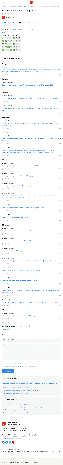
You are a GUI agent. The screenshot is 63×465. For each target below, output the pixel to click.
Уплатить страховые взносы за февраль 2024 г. (19, 281)
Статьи (4, 431)
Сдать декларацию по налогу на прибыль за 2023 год (21, 166)
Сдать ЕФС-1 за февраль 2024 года (15, 218)
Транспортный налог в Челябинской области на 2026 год (21, 391)
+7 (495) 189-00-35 (14, 438)
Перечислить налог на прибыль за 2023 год (18, 231)
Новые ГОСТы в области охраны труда (15, 404)
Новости (4, 428)
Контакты (23, 431)
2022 (4, 22)
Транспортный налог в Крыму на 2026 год (16, 393)
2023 (11, 22)
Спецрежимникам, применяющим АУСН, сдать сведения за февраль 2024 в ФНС (30, 109)
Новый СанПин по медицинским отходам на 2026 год (19, 388)
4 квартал (30, 29)
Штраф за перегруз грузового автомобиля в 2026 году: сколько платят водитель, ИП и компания (30, 384)
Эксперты (23, 428)
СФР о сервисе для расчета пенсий (14, 410)
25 (3, 50)
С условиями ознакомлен (20, 366)
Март (3, 32)
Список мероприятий (11, 26)
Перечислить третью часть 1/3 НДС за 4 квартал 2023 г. (22, 271)
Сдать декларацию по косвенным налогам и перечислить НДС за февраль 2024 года (31, 140)
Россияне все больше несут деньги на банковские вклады (21, 413)
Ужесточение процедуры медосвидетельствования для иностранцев (24, 407)
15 (14, 44)
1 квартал (5, 29)
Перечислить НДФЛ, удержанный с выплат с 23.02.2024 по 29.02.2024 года (30, 98)
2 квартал (13, 29)
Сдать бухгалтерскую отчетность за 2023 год (18, 316)
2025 (26, 22)
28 (11, 50)
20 (8, 47)
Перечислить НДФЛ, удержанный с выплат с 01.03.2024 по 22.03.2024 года (30, 303)
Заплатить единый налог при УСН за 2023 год (19, 241)
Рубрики (13, 428)
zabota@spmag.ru (20, 437)
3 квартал (22, 29)
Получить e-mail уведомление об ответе (15, 363)
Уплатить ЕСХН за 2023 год (12, 251)
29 (14, 50)
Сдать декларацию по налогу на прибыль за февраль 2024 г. (24, 208)
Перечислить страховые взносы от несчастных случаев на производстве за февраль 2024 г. (30, 124)
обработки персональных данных (21, 366)
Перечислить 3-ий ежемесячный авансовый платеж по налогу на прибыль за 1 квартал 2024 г (31, 292)
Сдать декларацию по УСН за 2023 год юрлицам (20, 176)
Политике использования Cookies (50, 461)
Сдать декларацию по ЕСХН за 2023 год (17, 186)
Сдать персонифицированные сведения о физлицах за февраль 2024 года (29, 261)
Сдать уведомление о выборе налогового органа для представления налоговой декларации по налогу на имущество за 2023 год (31, 71)
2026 (34, 22)
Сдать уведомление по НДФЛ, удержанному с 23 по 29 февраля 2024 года (29, 85)
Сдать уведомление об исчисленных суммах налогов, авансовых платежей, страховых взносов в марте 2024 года (30, 197)
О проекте (13, 431)
